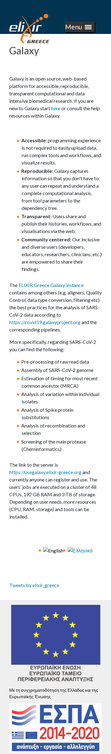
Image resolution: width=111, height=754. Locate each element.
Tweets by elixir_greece (34, 585)
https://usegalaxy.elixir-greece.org (45, 472)
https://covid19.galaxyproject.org (44, 322)
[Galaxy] (53, 550)
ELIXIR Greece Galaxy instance (51, 285)
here (55, 108)
